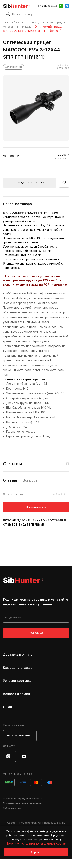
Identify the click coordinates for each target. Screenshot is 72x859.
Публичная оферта (14, 808)
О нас (7, 707)
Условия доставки (17, 681)
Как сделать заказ (17, 668)
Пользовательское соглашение (22, 803)
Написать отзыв (36, 507)
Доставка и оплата (18, 654)
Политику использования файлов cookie (36, 843)
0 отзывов (62, 67)
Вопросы (30, 480)
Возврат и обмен (16, 694)
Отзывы (10, 480)
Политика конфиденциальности (22, 798)
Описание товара (17, 204)
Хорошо (36, 852)
